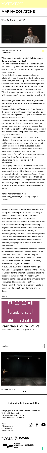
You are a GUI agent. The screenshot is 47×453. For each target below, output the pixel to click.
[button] (42, 3)
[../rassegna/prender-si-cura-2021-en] (20, 311)
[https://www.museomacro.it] (24, 439)
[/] (12, 3)
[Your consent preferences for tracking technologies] (42, 448)
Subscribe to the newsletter (23, 402)
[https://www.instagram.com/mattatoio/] (30, 424)
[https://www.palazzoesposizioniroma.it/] (13, 446)
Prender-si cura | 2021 (20, 326)
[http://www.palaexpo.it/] (29, 446)
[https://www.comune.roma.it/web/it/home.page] (10, 439)
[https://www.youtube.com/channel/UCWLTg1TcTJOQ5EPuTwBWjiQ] (43, 424)
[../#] (43, 52)
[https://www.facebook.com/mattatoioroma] (37, 424)
